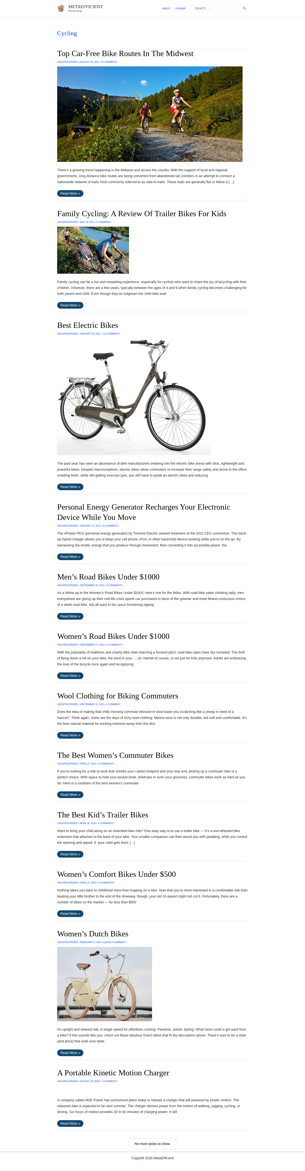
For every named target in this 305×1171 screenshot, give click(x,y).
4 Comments (109, 62)
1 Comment (103, 222)
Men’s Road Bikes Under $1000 (108, 576)
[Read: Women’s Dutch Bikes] (102, 984)
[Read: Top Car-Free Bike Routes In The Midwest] (147, 114)
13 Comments (111, 333)
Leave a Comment (114, 942)
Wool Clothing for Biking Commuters (117, 695)
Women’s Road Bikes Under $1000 (113, 636)
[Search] (244, 8)
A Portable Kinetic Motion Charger (113, 1072)
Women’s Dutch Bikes (92, 933)
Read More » (70, 194)
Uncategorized (67, 62)
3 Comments (111, 525)
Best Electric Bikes (87, 325)
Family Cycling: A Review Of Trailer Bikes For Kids (141, 213)
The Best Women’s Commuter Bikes (115, 755)
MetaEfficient (85, 6)
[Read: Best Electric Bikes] (131, 397)
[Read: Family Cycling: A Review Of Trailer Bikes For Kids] (90, 250)
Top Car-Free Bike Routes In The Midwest (125, 53)
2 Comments (114, 644)
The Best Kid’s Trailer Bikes (102, 814)
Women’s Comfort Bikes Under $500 (116, 874)
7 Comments (109, 1081)
